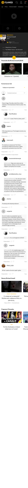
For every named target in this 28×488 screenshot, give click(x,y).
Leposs (9, 126)
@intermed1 (7, 163)
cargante (9, 211)
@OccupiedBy (8, 250)
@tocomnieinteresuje (10, 178)
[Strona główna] (2, 7)
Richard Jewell (12, 6)
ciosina (9, 199)
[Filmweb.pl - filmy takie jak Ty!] (7, 2)
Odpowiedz (4, 109)
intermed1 (10, 140)
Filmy (6, 6)
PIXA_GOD (10, 265)
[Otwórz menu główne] (25, 2)
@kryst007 (7, 118)
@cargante (7, 237)
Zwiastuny (20, 6)
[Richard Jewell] (3, 39)
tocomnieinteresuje (15, 158)
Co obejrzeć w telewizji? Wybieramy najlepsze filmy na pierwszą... (11, 298)
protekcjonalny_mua (15, 174)
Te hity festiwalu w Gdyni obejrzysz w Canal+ (11, 328)
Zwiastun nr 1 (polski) (11, 76)
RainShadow (13, 114)
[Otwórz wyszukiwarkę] (16, 2)
